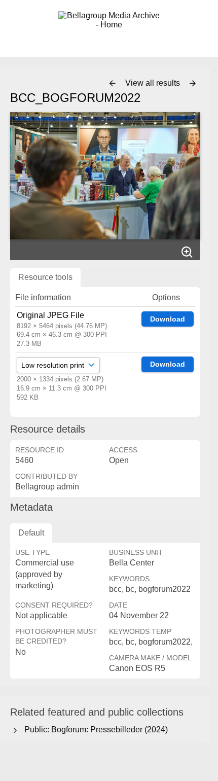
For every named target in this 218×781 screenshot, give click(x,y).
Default (31, 532)
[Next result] (192, 83)
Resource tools (45, 277)
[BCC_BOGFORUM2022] (105, 175)
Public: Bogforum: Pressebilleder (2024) (94, 729)
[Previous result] (112, 83)
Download (167, 319)
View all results (153, 83)
